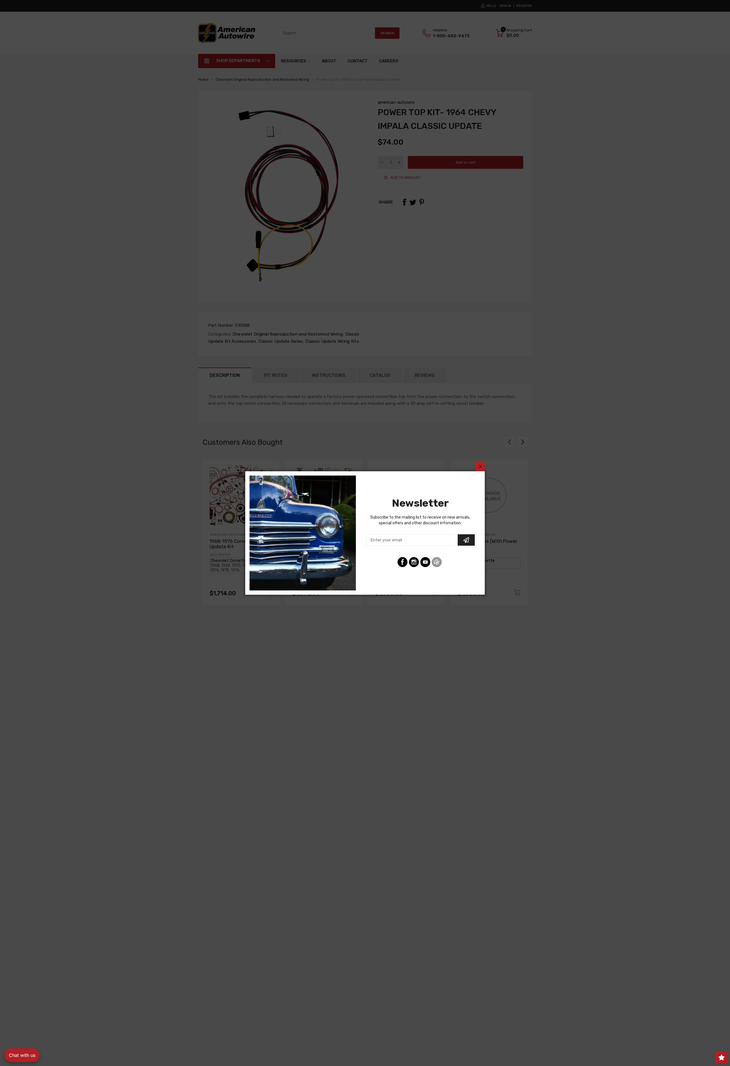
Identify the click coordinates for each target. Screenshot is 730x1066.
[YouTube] (425, 562)
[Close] (480, 466)
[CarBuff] (437, 562)
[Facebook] (402, 562)
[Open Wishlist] (721, 1057)
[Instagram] (414, 562)
